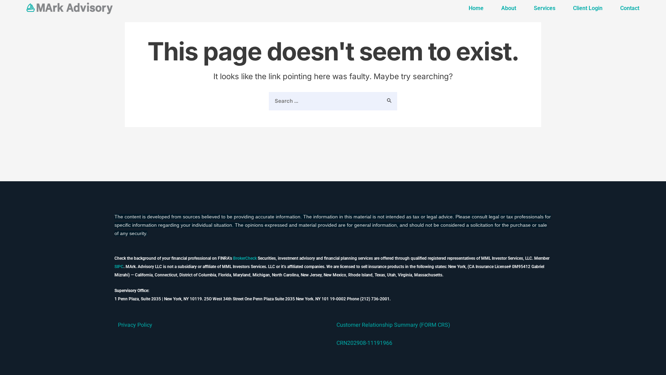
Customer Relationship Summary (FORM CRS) (393, 325)
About (508, 8)
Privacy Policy (135, 325)
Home (476, 8)
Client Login (588, 8)
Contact (629, 8)
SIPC (118, 266)
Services (544, 8)
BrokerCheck (245, 258)
